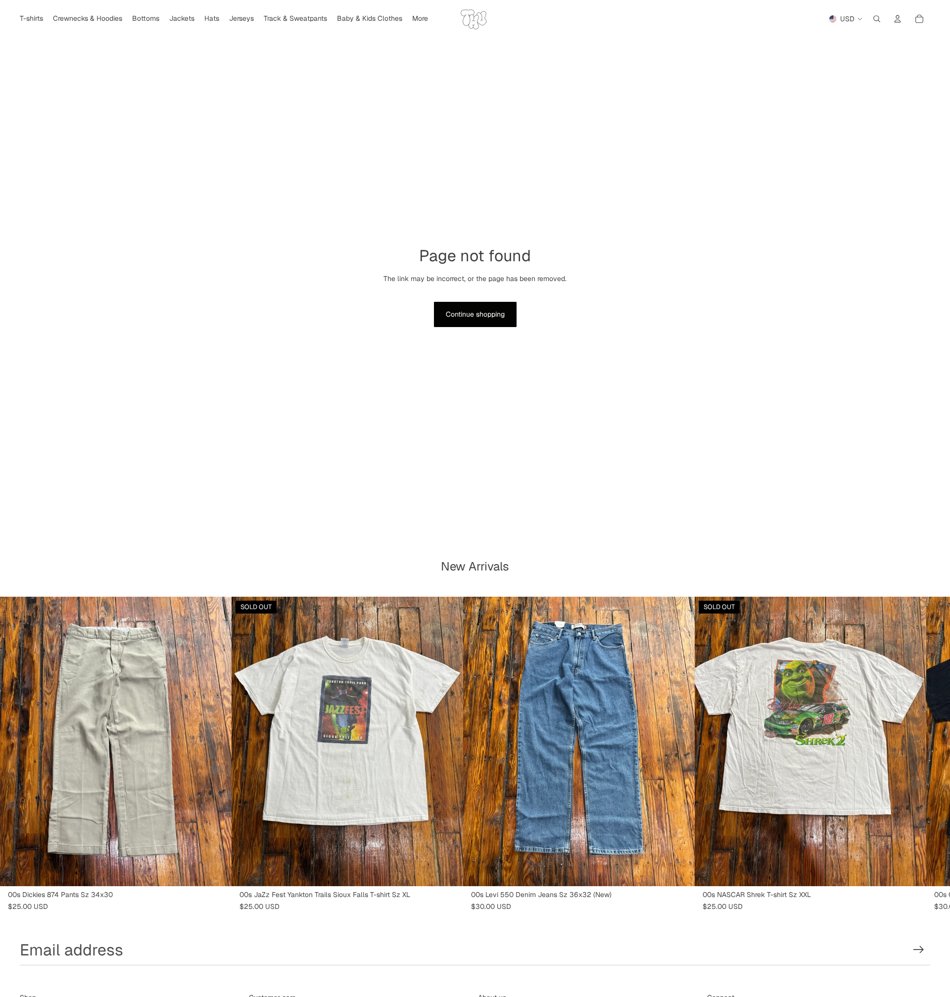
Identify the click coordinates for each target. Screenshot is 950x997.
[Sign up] (918, 949)
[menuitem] (420, 19)
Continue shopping (475, 314)
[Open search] (877, 19)
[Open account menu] (897, 19)
